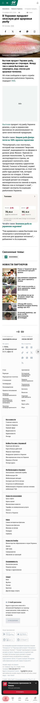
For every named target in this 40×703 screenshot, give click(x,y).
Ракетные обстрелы (12, 446)
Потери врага (10, 463)
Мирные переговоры (13, 451)
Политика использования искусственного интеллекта (7, 400)
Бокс (7, 579)
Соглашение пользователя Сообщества (26, 375)
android (9, 634)
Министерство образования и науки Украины (21, 543)
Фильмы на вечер (12, 528)
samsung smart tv (23, 640)
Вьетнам (6, 124)
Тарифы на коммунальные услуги (17, 507)
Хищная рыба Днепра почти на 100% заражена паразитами (18, 138)
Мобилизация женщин (13, 478)
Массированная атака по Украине (17, 457)
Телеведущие (7, 383)
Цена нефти (10, 499)
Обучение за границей (13, 555)
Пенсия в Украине (12, 513)
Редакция (6, 373)
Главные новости (12, 422)
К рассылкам (13, 620)
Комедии (9, 531)
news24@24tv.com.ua (10, 339)
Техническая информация (26, 385)
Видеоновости (11, 431)
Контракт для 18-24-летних (15, 481)
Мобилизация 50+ (12, 475)
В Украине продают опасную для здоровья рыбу (31, 9)
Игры (23, 407)
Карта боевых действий (14, 449)
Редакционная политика (10, 377)
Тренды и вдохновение (13, 570)
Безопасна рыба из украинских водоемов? (17, 225)
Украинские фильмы (13, 525)
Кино (8, 520)
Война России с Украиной (16, 443)
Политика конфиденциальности (9, 394)
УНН (12, 26)
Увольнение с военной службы (16, 472)
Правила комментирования (27, 380)
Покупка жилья (11, 567)
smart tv (9, 640)
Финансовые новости (13, 504)
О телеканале (7, 380)
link (23, 347)
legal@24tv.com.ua (26, 671)
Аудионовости (10, 433)
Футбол (8, 582)
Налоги (8, 510)
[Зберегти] (34, 31)
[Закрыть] (35, 683)
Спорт (8, 577)
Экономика (6, 9)
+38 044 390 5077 (27, 339)
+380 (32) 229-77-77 (14, 669)
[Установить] (20, 688)
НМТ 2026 (9, 549)
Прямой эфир (10, 428)
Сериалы (9, 534)
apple (23, 634)
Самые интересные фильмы (15, 522)
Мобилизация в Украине (15, 470)
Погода (8, 436)
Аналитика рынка (12, 564)
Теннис (8, 585)
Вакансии (24, 392)
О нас (4, 370)
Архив (23, 400)
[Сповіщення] (37, 3)
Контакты (24, 389)
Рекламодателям (8, 387)
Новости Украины (17, 9)
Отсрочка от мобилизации (15, 484)
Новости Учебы (12, 541)
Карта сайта (25, 404)
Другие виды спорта (12, 591)
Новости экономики (14, 496)
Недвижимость (12, 562)
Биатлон (8, 588)
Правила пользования (10, 390)
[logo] (13, 3)
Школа (8, 546)
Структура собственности (26, 396)
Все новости (11, 420)
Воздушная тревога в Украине (16, 454)
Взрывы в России (12, 460)
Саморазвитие (11, 552)
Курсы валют (10, 501)
